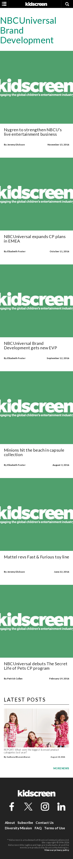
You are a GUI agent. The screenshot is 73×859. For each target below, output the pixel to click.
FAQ (38, 828)
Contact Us (45, 823)
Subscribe (25, 823)
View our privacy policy (56, 850)
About (10, 823)
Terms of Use (54, 828)
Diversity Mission (18, 828)
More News (61, 768)
